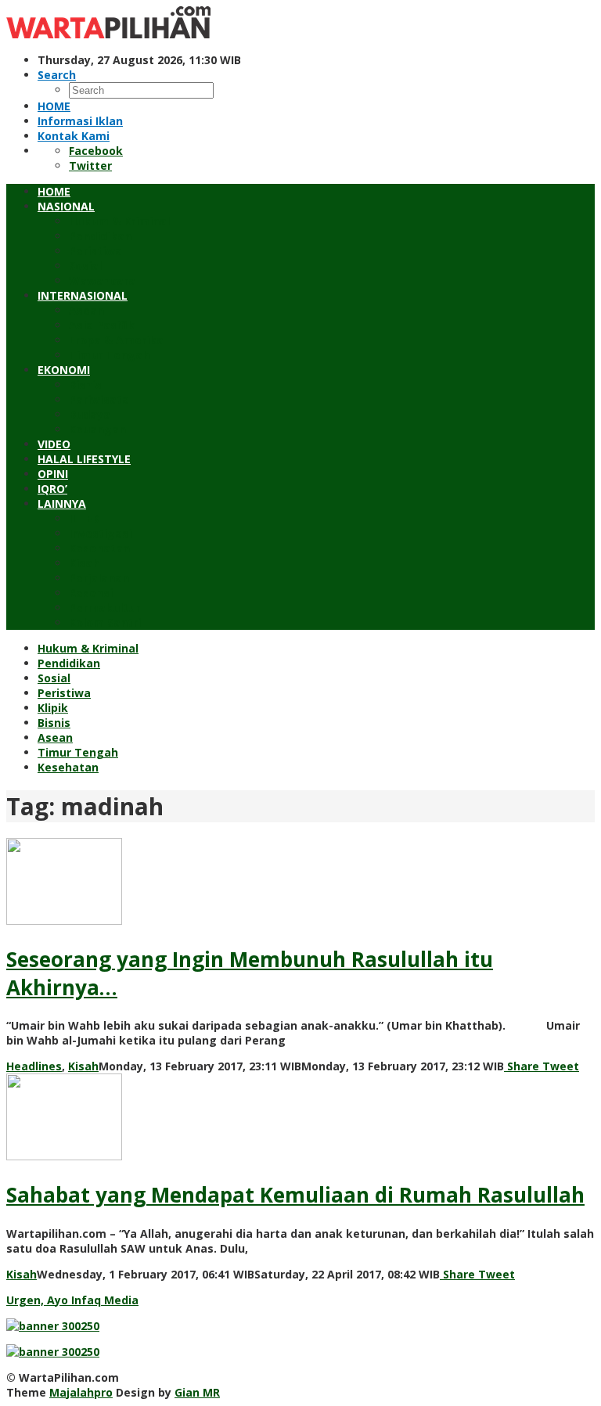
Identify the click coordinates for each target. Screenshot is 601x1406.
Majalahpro (81, 1392)
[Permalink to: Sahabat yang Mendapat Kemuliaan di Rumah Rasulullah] (64, 1156)
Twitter (90, 165)
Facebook (96, 150)
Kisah (83, 1066)
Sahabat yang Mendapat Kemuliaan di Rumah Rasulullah (295, 1195)
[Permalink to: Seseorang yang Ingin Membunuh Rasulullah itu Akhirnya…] (64, 920)
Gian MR (197, 1392)
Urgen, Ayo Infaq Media (72, 1300)
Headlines (34, 1066)
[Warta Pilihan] (108, 34)
